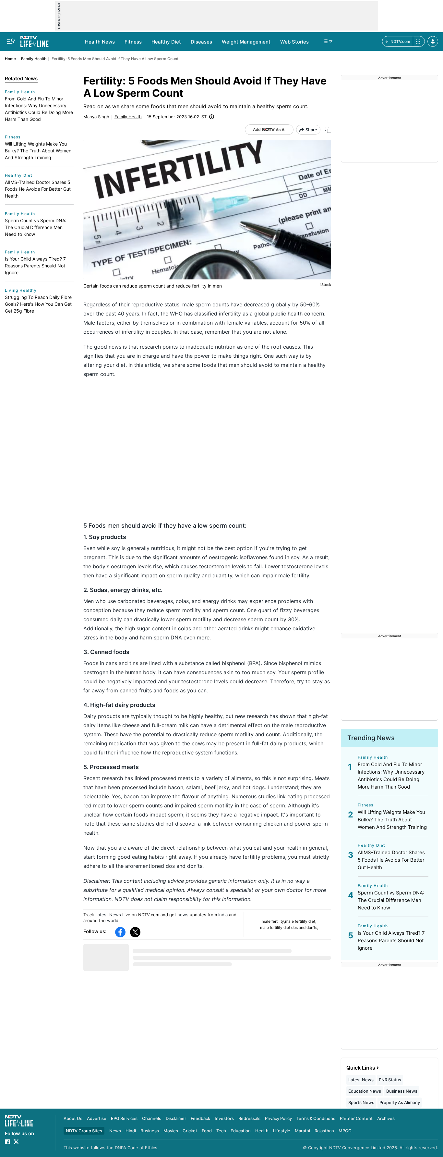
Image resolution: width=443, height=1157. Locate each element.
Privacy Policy (278, 1118)
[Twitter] (135, 932)
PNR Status (390, 1079)
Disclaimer (176, 1118)
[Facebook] (120, 932)
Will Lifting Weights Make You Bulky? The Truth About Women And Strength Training (38, 150)
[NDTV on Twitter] (16, 1141)
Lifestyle (281, 1130)
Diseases (201, 42)
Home (10, 58)
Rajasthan (324, 1130)
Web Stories (294, 42)
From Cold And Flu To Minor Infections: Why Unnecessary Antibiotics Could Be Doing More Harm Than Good (39, 109)
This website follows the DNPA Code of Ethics (110, 1147)
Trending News (371, 738)
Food (207, 1130)
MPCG (345, 1130)
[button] (432, 41)
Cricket (190, 1130)
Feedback (200, 1118)
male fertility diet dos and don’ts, (289, 927)
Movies (170, 1130)
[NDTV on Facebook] (7, 1141)
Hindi (131, 1130)
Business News (401, 1091)
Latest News (108, 914)
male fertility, (273, 921)
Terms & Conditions (315, 1118)
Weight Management (246, 42)
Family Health (33, 58)
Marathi (302, 1130)
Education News (364, 1091)
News (115, 1130)
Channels (151, 1118)
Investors (224, 1118)
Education (241, 1130)
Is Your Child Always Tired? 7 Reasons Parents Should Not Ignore (35, 265)
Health (262, 1130)
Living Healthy (21, 290)
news (182, 914)
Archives (386, 1118)
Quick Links (360, 1067)
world (112, 920)
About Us (73, 1118)
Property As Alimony (399, 1102)
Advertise (96, 1118)
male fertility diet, (300, 921)
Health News (100, 42)
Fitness (133, 42)
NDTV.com (400, 41)
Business (149, 1130)
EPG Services (124, 1118)
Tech (221, 1130)
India (223, 914)
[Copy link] (328, 130)
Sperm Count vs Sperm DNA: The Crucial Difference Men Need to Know (35, 227)
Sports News (361, 1102)
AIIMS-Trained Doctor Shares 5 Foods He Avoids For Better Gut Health (38, 189)
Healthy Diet (166, 42)
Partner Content (356, 1118)
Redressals (249, 1118)
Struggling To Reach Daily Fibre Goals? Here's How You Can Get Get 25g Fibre (38, 304)
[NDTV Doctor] (34, 39)
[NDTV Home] (19, 1120)
